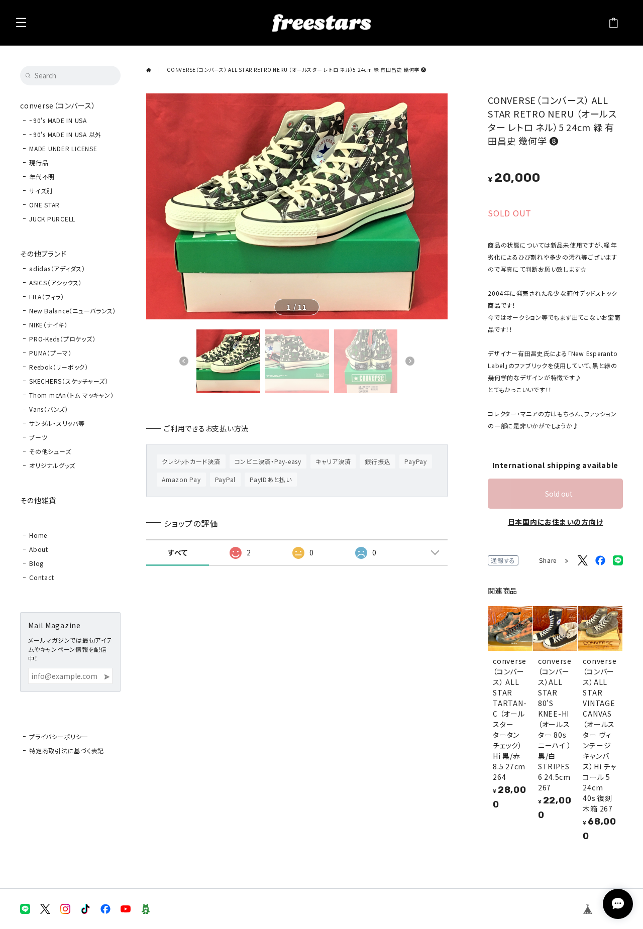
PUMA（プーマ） (50, 353)
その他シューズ (50, 451)
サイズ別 (41, 190)
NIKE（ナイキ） (48, 324)
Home (38, 535)
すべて (177, 552)
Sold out (559, 494)
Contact (41, 577)
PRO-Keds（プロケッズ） (62, 338)
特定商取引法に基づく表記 (66, 750)
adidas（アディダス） (57, 268)
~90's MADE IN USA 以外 (65, 134)
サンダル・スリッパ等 (57, 423)
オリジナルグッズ (52, 465)
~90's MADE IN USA (58, 120)
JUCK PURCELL (52, 218)
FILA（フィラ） (46, 296)
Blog (36, 563)
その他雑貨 (38, 500)
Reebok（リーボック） (58, 367)
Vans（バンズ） (48, 409)
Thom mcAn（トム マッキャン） (71, 395)
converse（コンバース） (57, 105)
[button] (184, 361)
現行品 (38, 162)
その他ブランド (43, 254)
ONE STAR (44, 204)
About (38, 549)
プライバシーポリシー (58, 736)
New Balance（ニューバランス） (72, 310)
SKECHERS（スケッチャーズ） (69, 381)
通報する (503, 560)
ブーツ (38, 437)
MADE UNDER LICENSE (63, 148)
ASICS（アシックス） (55, 282)
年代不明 (42, 176)
